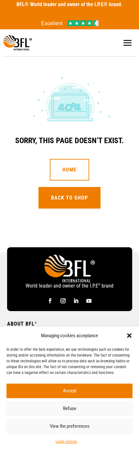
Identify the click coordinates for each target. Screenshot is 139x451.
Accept (69, 391)
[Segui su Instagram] (63, 301)
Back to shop (69, 198)
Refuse (69, 408)
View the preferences (70, 426)
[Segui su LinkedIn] (76, 301)
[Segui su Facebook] (50, 301)
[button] (129, 335)
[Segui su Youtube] (89, 301)
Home (69, 170)
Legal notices (66, 441)
